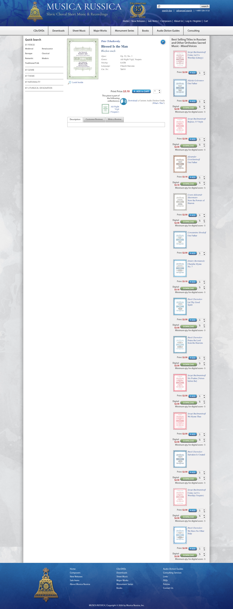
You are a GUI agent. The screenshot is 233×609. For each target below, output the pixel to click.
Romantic (29, 59)
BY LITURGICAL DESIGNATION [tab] (38, 88)
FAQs (165, 580)
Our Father (192, 83)
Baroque (28, 54)
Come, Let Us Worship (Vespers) (196, 494)
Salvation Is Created (196, 454)
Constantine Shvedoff (197, 232)
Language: (105, 65)
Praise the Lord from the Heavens (195, 341)
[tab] (75, 119)
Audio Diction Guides (168, 31)
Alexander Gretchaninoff (194, 158)
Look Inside (77, 82)
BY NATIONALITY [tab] (32, 82)
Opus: (104, 55)
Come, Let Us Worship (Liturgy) (195, 56)
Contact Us (168, 588)
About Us (178, 21)
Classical (46, 54)
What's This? (158, 103)
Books (145, 31)
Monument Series (124, 31)
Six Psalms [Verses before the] (196, 379)
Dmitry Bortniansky (196, 260)
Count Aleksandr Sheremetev (195, 196)
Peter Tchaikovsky (110, 41)
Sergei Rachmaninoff (197, 51)
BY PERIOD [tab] (30, 45)
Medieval (29, 49)
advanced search (184, 11)
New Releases (138, 21)
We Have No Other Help (196, 532)
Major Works (100, 31)
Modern (45, 59)
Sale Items (153, 21)
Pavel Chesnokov (195, 299)
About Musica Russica (80, 584)
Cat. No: (105, 69)
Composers (165, 21)
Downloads (58, 31)
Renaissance (47, 49)
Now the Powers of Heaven (196, 201)
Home (126, 21)
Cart (206, 21)
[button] (159, 90)
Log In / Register (193, 21)
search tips (167, 11)
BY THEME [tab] (30, 76)
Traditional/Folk (32, 63)
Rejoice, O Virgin (195, 121)
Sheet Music (79, 31)
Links (165, 577)
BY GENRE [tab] (29, 70)
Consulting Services (172, 573)
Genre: (104, 59)
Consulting (194, 31)
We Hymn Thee (194, 416)
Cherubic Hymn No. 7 (195, 265)
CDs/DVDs (38, 31)
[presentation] (75, 119)
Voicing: (104, 62)
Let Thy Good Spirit (194, 303)
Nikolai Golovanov (196, 80)
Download (132, 100)
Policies (166, 584)
